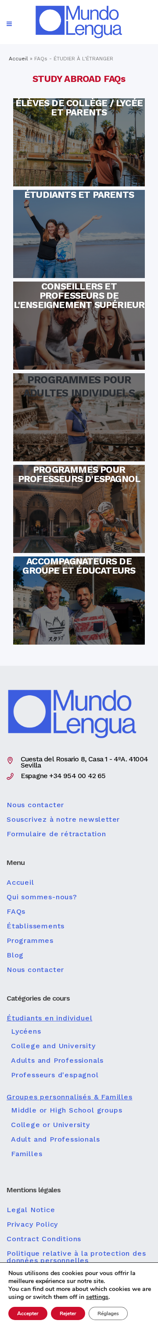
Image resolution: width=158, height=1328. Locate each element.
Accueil (18, 59)
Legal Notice (31, 1209)
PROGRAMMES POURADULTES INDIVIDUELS (79, 393)
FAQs (16, 911)
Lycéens (26, 1031)
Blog (15, 955)
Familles (26, 1153)
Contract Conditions (44, 1239)
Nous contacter (35, 805)
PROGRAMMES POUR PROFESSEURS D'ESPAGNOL (79, 484)
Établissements (36, 926)
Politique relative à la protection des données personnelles (76, 1257)
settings (97, 1297)
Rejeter (68, 1313)
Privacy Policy (32, 1224)
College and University (53, 1046)
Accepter (28, 1313)
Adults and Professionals (57, 1060)
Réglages (108, 1313)
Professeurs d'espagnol (55, 1075)
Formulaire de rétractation (56, 834)
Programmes (30, 940)
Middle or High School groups (66, 1110)
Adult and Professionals (55, 1139)
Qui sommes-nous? (42, 897)
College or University (50, 1124)
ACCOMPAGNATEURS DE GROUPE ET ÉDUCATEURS (79, 576)
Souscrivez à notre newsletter (63, 819)
